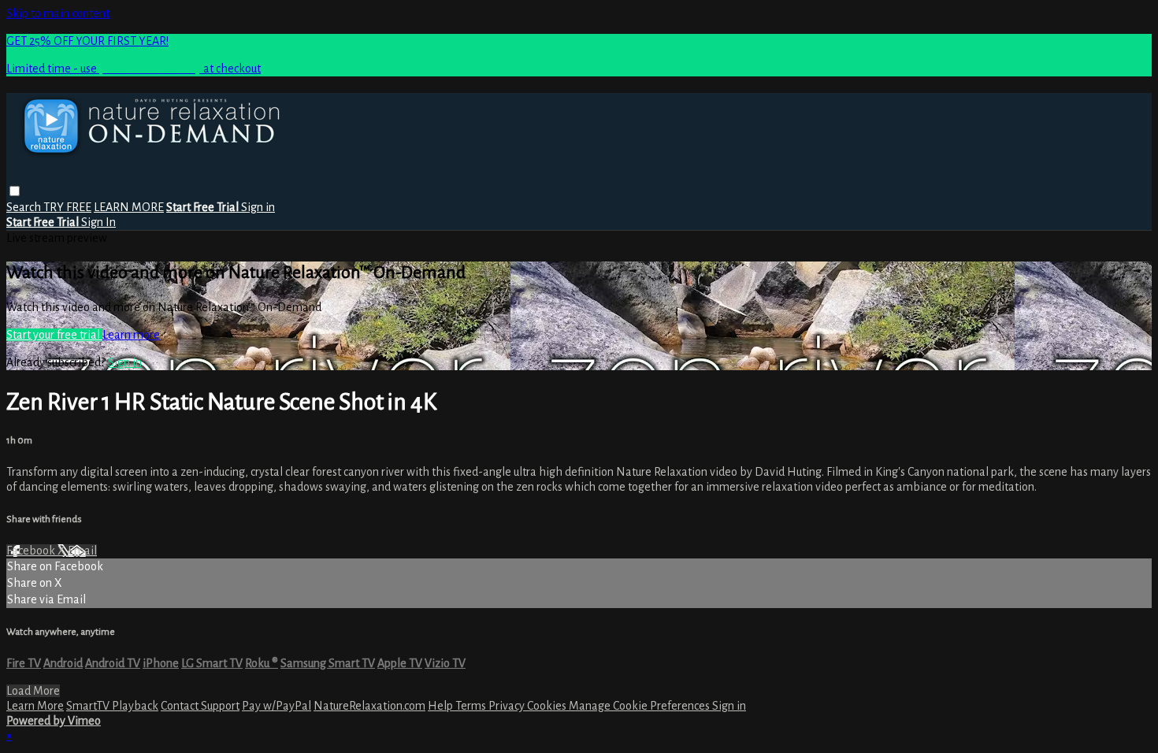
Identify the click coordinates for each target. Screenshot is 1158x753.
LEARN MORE (129, 207)
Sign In (98, 222)
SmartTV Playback (112, 705)
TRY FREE (67, 207)
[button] (14, 191)
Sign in (258, 207)
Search (24, 207)
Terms (471, 705)
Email (82, 550)
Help (441, 705)
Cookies (548, 705)
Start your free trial (54, 334)
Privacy (507, 705)
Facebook (32, 550)
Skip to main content (57, 13)
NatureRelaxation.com (369, 705)
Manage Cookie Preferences (640, 705)
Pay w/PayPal (276, 705)
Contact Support (200, 705)
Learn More (35, 705)
